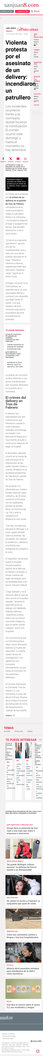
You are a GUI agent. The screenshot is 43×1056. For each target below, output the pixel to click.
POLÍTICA (37, 94)
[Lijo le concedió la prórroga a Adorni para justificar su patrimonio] (9, 759)
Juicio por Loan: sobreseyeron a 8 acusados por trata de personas (22, 774)
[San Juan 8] (6, 1020)
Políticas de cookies (8, 1038)
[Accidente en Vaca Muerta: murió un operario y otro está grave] (13, 355)
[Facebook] (3, 158)
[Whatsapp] (25, 158)
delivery (7, 731)
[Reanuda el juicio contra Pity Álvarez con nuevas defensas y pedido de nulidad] (38, 764)
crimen (29, 731)
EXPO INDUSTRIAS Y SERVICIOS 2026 (20, 825)
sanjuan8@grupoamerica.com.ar (11, 1050)
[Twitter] (10, 158)
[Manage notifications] (38, 1051)
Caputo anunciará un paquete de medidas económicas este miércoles (15, 348)
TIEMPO (37, 50)
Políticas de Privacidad (9, 1036)
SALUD (9, 1001)
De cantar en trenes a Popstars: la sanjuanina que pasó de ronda (23, 902)
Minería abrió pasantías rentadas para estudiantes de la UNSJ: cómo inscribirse (23, 971)
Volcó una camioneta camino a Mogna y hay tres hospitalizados (22, 936)
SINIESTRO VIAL (38, 63)
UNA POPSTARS (12, 898)
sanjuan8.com (6, 1043)
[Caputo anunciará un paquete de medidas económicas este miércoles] (13, 337)
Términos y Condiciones (8, 1034)
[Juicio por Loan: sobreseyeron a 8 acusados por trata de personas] (18, 758)
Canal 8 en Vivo (23, 11)
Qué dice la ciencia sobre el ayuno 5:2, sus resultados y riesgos (23, 1006)
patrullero (19, 731)
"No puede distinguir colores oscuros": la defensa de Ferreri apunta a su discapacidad (21, 867)
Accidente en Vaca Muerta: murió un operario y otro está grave (15, 365)
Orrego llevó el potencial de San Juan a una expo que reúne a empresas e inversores (22, 831)
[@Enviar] (18, 158)
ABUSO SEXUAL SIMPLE (15, 861)
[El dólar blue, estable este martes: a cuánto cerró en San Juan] (28, 758)
